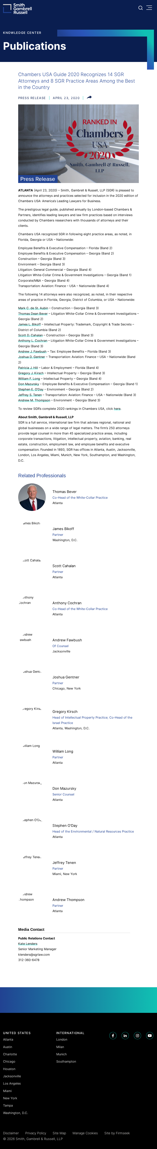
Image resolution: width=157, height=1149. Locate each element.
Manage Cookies (85, 1133)
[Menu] (150, 8)
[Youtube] (149, 1035)
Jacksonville (61, 651)
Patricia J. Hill (28, 368)
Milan (60, 1047)
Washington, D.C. (64, 540)
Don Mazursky (28, 384)
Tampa (8, 1105)
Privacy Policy (35, 1133)
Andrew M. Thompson (34, 400)
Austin (7, 1047)
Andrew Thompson (68, 900)
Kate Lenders (27, 944)
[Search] (140, 8)
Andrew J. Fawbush (32, 351)
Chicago (58, 688)
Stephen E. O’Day (30, 389)
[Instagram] (137, 1035)
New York (74, 688)
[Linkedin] (125, 1035)
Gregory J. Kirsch (31, 373)
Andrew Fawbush (67, 640)
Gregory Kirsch (65, 711)
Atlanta (57, 503)
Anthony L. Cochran (32, 340)
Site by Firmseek (117, 1133)
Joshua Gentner (65, 677)
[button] (89, 98)
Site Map (59, 1133)
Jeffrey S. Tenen (30, 395)
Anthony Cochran (67, 603)
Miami (56, 874)
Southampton (66, 1061)
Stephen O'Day (64, 825)
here (117, 409)
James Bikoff (63, 529)
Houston (9, 1069)
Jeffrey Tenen (64, 862)
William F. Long (29, 379)
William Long (62, 751)
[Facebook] (113, 1035)
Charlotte (10, 1054)
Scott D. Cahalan (30, 335)
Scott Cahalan (64, 566)
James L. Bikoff (29, 324)
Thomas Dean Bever (33, 314)
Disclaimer (11, 1133)
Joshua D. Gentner (31, 357)
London (61, 1039)
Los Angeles (12, 1083)
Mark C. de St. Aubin (33, 308)
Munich (61, 1054)
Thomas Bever (64, 492)
